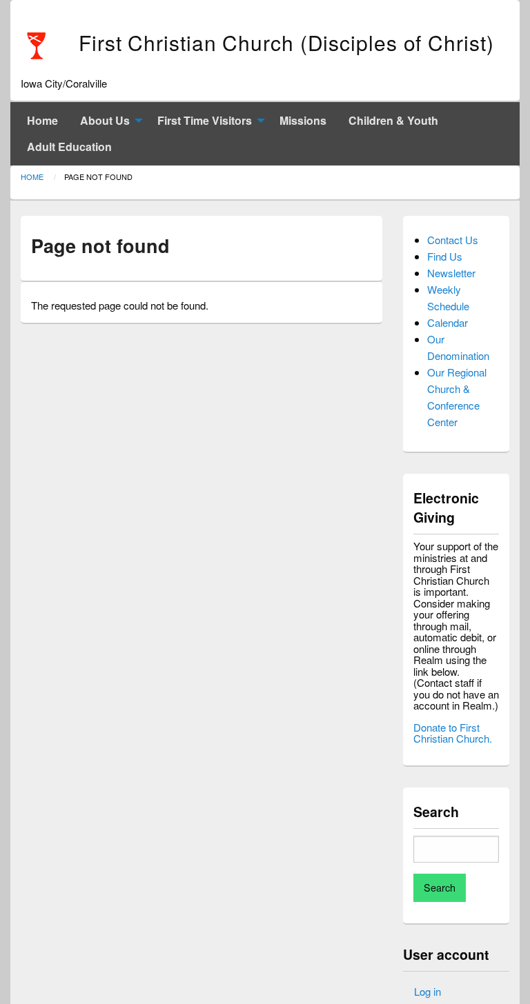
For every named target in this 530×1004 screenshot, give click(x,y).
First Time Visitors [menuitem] (204, 120)
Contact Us (452, 239)
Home (32, 176)
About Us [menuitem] (105, 120)
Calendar (447, 322)
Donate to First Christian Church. (452, 733)
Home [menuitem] (42, 120)
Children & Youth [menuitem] (393, 120)
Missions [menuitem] (302, 120)
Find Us (444, 256)
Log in (427, 991)
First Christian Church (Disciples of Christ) (286, 42)
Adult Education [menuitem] (69, 146)
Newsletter (451, 272)
